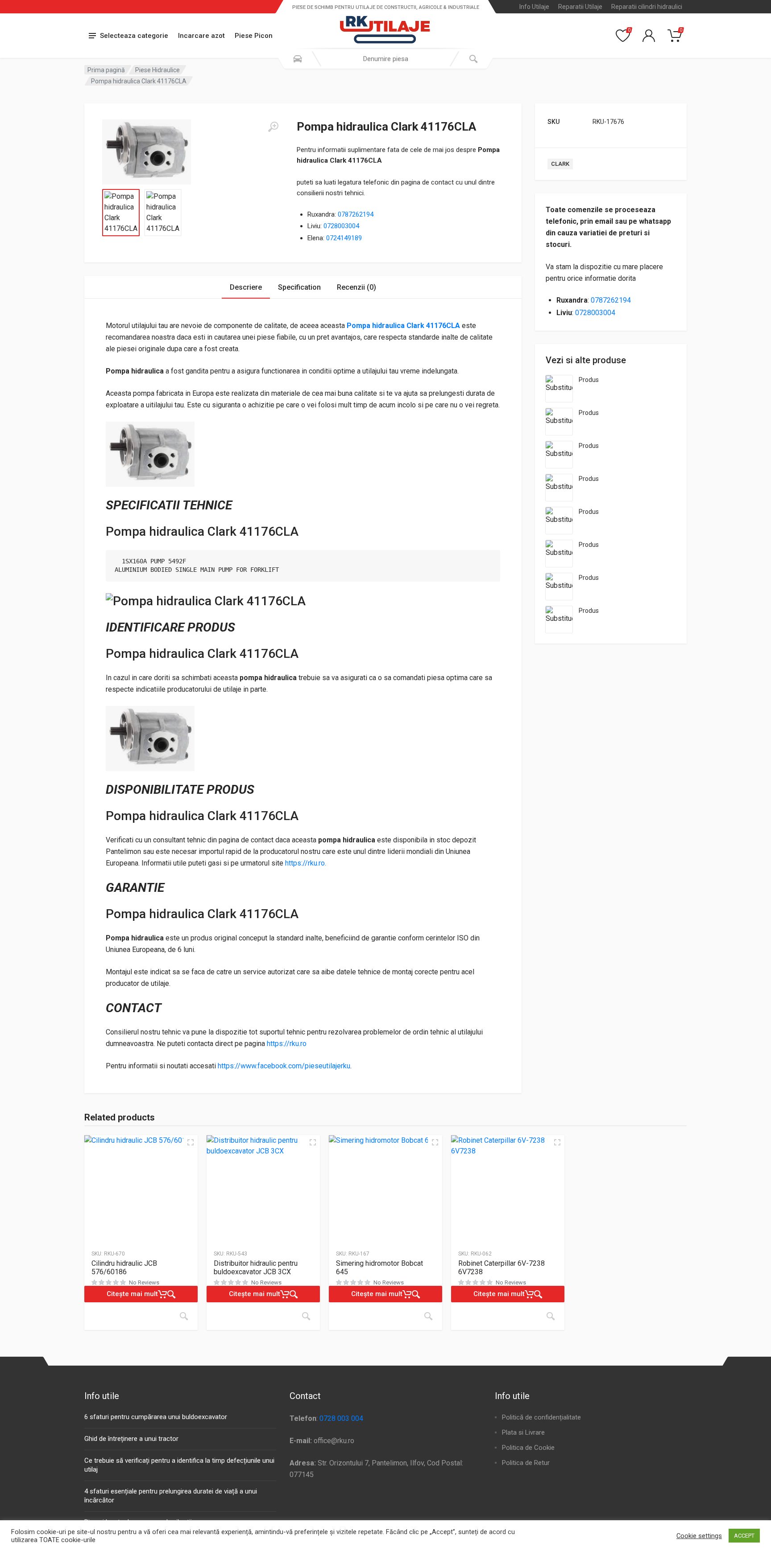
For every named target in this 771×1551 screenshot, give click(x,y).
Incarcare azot (201, 36)
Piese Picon (254, 36)
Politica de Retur (526, 1463)
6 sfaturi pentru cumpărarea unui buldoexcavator (155, 1417)
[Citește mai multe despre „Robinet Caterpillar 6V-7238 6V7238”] (551, 1316)
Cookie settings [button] (699, 1536)
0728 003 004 (341, 1418)
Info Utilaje (534, 6)
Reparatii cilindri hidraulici (646, 6)
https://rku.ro (287, 1043)
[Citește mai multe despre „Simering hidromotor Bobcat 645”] (428, 1316)
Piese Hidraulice (157, 70)
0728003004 (341, 226)
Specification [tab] (299, 287)
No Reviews (144, 1282)
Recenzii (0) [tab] (356, 287)
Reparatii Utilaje (580, 6)
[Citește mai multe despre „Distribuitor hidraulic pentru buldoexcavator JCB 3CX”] (306, 1316)
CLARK (560, 163)
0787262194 (355, 214)
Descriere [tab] (246, 287)
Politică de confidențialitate (541, 1417)
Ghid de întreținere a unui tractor (131, 1439)
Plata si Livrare (523, 1432)
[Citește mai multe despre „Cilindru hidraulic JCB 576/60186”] (184, 1316)
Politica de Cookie (528, 1448)
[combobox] (385, 59)
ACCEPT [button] (744, 1535)
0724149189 (344, 238)
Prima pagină (106, 70)
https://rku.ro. (305, 863)
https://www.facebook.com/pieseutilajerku (284, 1066)
